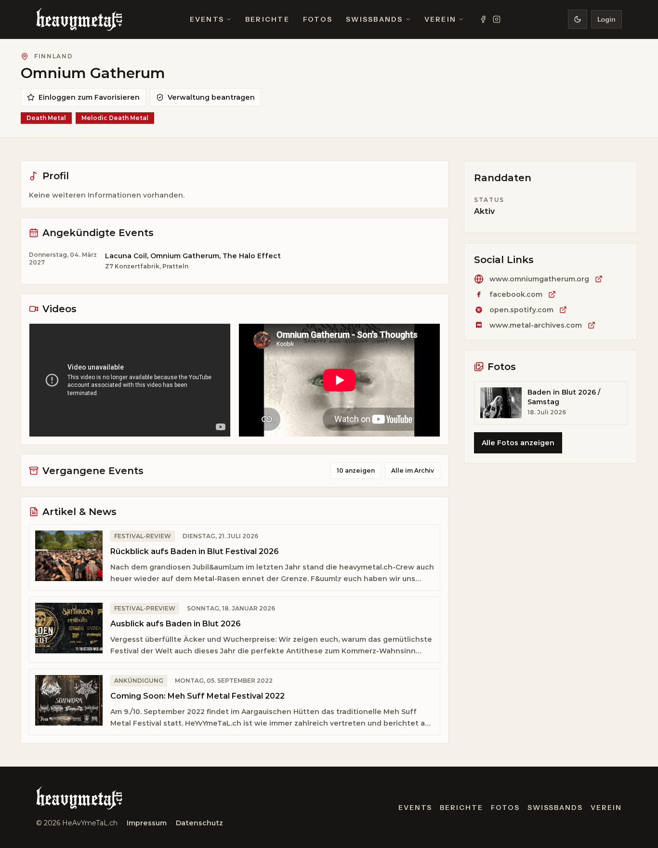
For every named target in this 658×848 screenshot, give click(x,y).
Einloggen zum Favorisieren (89, 97)
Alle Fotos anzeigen (518, 442)
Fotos (317, 19)
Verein (440, 19)
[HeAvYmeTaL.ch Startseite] (79, 19)
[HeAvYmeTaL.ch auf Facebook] (483, 19)
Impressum (147, 823)
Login (606, 19)
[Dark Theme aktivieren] (577, 19)
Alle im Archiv (412, 470)
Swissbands (374, 19)
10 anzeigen (356, 470)
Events (207, 19)
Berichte (267, 19)
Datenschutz (199, 823)
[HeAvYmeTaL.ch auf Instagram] (496, 19)
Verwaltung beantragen (211, 97)
